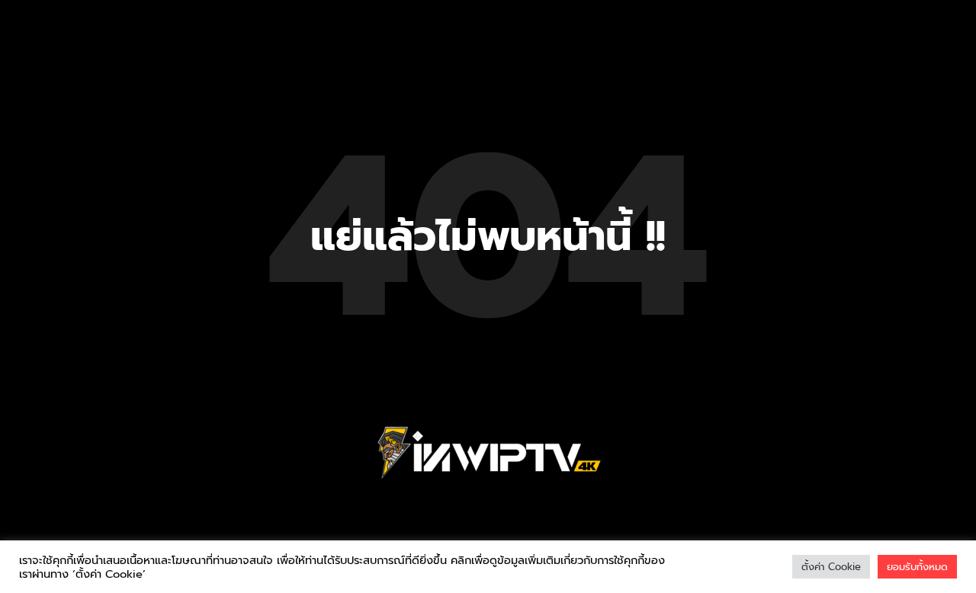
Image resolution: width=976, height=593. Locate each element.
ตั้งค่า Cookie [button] (831, 566)
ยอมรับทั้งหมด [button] (917, 566)
